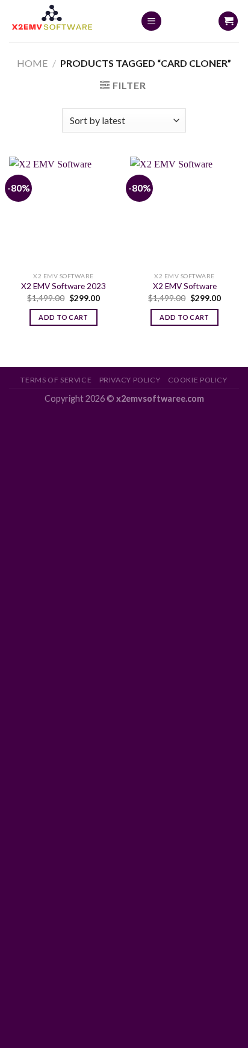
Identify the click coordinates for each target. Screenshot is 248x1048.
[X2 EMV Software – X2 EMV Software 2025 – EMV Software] (65, 21)
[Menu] (151, 21)
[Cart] (228, 21)
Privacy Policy (130, 379)
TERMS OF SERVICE (55, 379)
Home (32, 63)
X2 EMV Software (185, 286)
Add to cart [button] (63, 317)
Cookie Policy (198, 379)
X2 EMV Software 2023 (63, 286)
